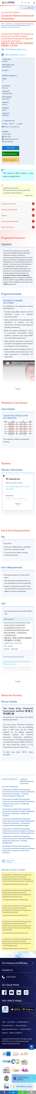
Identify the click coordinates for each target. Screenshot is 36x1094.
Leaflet (20, 124)
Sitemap (5, 1033)
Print (12, 124)
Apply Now (11, 148)
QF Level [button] (5, 70)
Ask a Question (8, 141)
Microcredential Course (15, 55)
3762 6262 (11, 977)
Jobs (3, 1022)
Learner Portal (22, 1022)
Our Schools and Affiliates (15, 963)
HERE (8, 754)
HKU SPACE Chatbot (24, 1087)
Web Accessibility (16, 1033)
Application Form (9, 120)
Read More (28, 195)
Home (2, 23)
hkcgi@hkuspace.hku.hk (11, 139)
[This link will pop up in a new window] (16, 1009)
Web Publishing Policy (10, 1029)
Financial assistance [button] (9, 75)
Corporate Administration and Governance (27, 781)
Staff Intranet (21, 1025)
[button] (29, 2)
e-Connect (10, 861)
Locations (11, 1022)
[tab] (18, 237)
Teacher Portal (7, 1025)
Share (6, 124)
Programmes (9, 23)
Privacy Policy (25, 1029)
